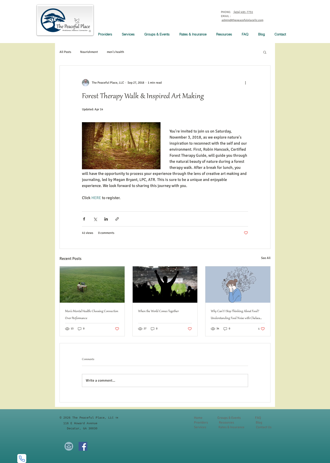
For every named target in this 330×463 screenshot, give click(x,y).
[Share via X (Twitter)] (95, 219)
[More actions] (245, 82)
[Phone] (21, 458)
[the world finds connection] (165, 284)
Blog (259, 422)
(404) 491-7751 (243, 12)
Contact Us (264, 427)
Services (200, 427)
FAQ (258, 418)
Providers (201, 422)
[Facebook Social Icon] (83, 446)
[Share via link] (117, 219)
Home (198, 418)
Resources (226, 422)
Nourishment (89, 52)
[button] (130, 34)
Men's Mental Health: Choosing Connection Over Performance (91, 314)
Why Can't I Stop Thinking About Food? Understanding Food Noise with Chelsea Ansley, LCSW (235, 315)
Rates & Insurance (231, 427)
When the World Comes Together (158, 311)
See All (266, 258)
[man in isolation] (92, 284)
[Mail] (68, 446)
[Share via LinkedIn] (106, 219)
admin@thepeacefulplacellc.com (242, 20)
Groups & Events (229, 418)
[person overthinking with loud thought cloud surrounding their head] (237, 284)
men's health (115, 52)
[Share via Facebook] (84, 219)
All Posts (65, 52)
